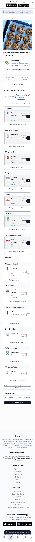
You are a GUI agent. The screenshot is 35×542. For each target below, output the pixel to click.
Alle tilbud (17, 497)
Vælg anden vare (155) (16, 251)
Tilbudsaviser (17, 474)
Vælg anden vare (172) (16, 301)
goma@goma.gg (23, 458)
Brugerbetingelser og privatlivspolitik (17, 507)
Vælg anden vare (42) (16, 342)
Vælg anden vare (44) (16, 280)
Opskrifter (6, 18)
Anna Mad (15, 61)
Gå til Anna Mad (18, 402)
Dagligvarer (17, 471)
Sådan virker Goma (17, 494)
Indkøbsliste (17, 477)
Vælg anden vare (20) (16, 323)
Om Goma (17, 491)
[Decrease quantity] (20, 118)
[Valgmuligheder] (29, 103)
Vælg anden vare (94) (16, 189)
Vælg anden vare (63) (16, 167)
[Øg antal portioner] (20, 103)
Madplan (17, 480)
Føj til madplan (19, 84)
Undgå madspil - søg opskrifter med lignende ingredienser (17, 386)
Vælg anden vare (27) (16, 229)
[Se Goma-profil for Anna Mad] (7, 62)
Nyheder (17, 499)
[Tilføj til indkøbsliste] (28, 272)
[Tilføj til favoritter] (30, 23)
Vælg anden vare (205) (16, 124)
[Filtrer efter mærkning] (24, 103)
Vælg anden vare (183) (16, 146)
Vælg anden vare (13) (16, 380)
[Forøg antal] (24, 118)
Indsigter (17, 482)
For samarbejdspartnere (17, 502)
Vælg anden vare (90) (16, 361)
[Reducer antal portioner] (11, 103)
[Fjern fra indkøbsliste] (28, 116)
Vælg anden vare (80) (16, 208)
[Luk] (32, 2)
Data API (17, 505)
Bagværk (13, 18)
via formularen (17, 460)
